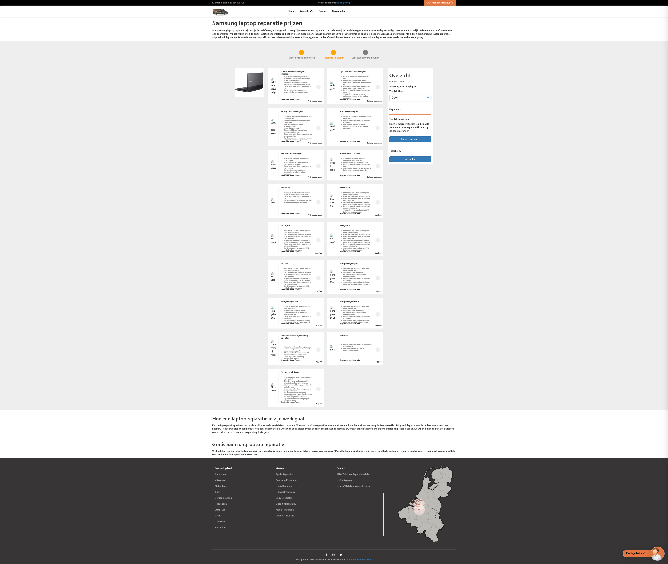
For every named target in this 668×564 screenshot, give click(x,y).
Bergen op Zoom (224, 498)
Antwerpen (220, 474)
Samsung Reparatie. (286, 480)
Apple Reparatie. (284, 474)
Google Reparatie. (285, 516)
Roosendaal (221, 504)
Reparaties (305, 11)
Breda (218, 516)
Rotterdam (220, 528)
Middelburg (221, 486)
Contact (323, 11)
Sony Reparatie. (284, 498)
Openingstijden (340, 11)
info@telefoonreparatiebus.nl (355, 486)
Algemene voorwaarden (359, 560)
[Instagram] (333, 555)
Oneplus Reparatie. (286, 504)
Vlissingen (220, 480)
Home (291, 11)
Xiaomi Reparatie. (285, 510)
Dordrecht (220, 522)
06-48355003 (343, 3)
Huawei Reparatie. (285, 492)
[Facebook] (326, 555)
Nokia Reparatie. (284, 486)
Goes (217, 492)
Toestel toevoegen (410, 139)
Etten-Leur (220, 510)
